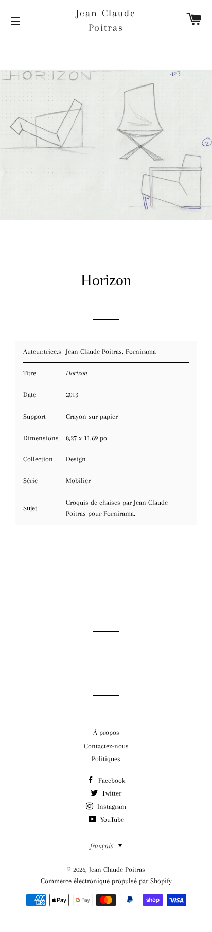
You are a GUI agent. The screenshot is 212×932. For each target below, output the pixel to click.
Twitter (110, 793)
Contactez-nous (106, 746)
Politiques (106, 759)
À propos (106, 732)
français (101, 846)
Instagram (110, 806)
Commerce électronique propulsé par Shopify (106, 881)
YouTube (111, 819)
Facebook (110, 780)
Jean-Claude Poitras (106, 20)
